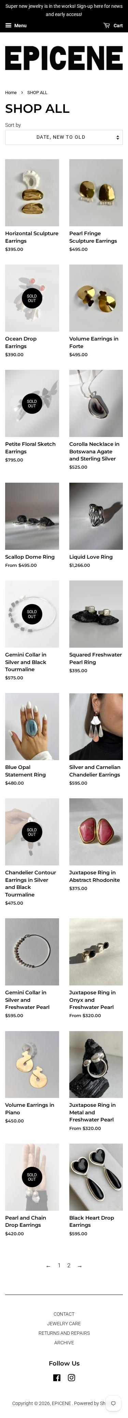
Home (11, 92)
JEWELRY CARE (64, 1324)
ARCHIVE (64, 1343)
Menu (20, 25)
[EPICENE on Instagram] (71, 1379)
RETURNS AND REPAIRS (64, 1333)
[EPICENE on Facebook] (57, 1379)
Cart (118, 25)
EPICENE (62, 1403)
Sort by (13, 125)
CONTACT (64, 1314)
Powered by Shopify (95, 1403)
